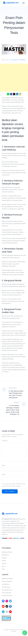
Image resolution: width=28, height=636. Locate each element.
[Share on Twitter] (14, 94)
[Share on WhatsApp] (8, 94)
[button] (24, 633)
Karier (4, 566)
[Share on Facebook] (11, 94)
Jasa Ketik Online (7, 595)
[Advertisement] (14, 77)
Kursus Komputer (7, 581)
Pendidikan (23, 59)
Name (4, 465)
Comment (5, 440)
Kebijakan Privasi (7, 552)
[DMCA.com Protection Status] (6, 620)
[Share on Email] (20, 94)
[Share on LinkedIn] (17, 94)
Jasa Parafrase (6, 587)
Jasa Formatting (6, 592)
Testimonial (5, 555)
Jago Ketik (14, 59)
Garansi (4, 563)
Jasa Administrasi (7, 590)
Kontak (4, 560)
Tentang (4, 557)
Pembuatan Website (7, 578)
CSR (3, 569)
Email (4, 474)
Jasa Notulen (5, 584)
